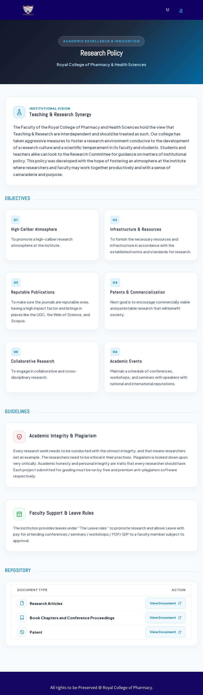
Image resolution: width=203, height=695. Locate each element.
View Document (163, 603)
